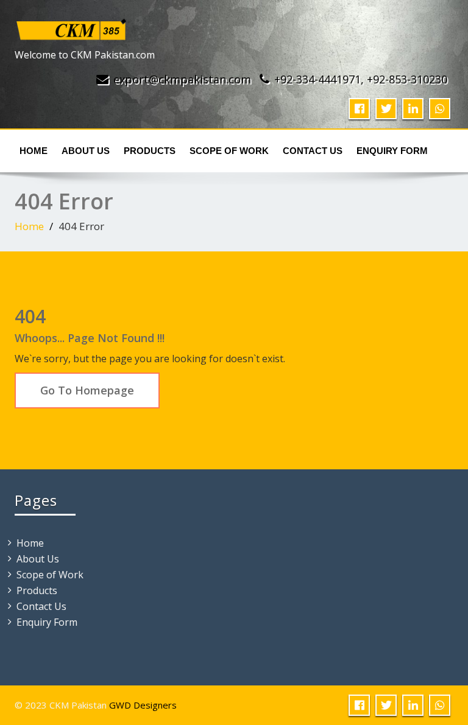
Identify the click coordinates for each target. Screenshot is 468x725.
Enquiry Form (392, 150)
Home (34, 150)
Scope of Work (229, 150)
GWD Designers (143, 705)
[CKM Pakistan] (72, 26)
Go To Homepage (87, 390)
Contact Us (312, 150)
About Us (86, 150)
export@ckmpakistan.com (182, 79)
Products (150, 150)
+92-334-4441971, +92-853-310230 (360, 79)
